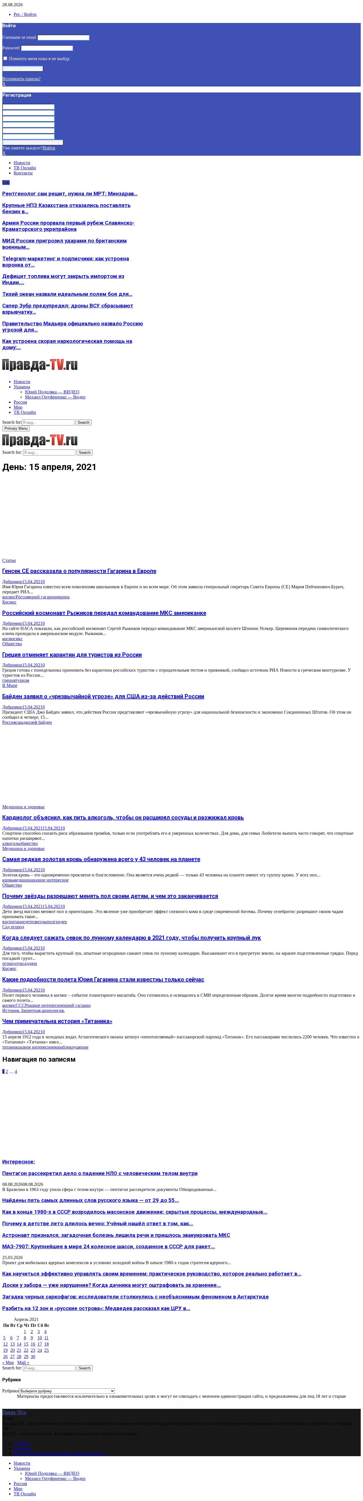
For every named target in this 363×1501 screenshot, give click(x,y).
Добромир (12, 581)
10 (39, 1337)
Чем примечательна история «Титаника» (57, 1021)
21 (19, 1350)
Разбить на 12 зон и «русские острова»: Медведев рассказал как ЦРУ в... (96, 1308)
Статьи (9, 560)
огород (9, 963)
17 (39, 1344)
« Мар (8, 1362)
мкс (19, 638)
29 (26, 1356)
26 (5, 1356)
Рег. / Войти (25, 14)
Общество (12, 643)
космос (9, 597)
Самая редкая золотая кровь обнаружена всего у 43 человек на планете (101, 859)
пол (50, 921)
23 (33, 1350)
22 (26, 1350)
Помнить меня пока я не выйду (39, 58)
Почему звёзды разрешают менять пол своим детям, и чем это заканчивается (110, 896)
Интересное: (18, 1162)
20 (12, 1350)
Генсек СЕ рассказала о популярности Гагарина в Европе (79, 571)
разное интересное (51, 880)
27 (12, 1356)
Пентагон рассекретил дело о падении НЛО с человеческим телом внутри (100, 1173)
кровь (7, 880)
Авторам (22, 1448)
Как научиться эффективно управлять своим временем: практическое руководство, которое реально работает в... (151, 1274)
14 (19, 1344)
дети (29, 921)
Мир (18, 407)
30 (33, 1356)
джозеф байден (37, 722)
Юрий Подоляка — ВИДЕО (52, 391)
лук (19, 963)
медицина (23, 880)
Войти (49, 148)
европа (62, 597)
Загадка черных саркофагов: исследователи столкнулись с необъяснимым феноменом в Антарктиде (135, 1297)
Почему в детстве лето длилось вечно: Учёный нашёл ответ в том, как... (97, 1223)
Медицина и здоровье (23, 806)
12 (5, 1344)
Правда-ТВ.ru (14, 1412)
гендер (60, 921)
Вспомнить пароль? (21, 78)
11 (46, 1337)
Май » (23, 1362)
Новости (22, 162)
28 (19, 1356)
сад (25, 963)
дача (33, 963)
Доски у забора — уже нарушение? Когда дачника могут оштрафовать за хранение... (111, 1285)
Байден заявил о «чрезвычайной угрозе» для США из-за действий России (103, 696)
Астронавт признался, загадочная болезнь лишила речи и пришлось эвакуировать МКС (116, 1235)
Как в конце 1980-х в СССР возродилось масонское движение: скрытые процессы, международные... (134, 1212)
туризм (22, 680)
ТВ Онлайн (25, 167)
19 (5, 1350)
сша (19, 722)
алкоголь (10, 843)
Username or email (19, 37)
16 (33, 1344)
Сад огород (13, 926)
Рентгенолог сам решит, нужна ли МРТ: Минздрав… (70, 194)
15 (26, 1344)
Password (11, 47)
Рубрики (10, 1390)
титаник (10, 1047)
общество (28, 843)
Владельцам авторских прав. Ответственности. (59, 1453)
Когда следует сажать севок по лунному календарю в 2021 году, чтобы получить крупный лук (131, 937)
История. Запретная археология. (33, 1010)
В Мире (9, 685)
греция (9, 680)
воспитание (13, 921)
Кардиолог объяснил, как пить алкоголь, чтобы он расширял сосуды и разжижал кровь (123, 817)
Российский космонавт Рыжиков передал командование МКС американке (104, 613)
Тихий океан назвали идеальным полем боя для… (67, 294)
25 (46, 1350)
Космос (9, 602)
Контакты (23, 172)
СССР (22, 1005)
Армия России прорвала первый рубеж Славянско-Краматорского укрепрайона (68, 226)
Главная (21, 1443)
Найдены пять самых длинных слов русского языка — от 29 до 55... (90, 1200)
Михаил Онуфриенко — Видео (55, 397)
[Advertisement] (172, 518)
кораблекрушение (71, 1047)
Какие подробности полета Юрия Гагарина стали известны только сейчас (103, 979)
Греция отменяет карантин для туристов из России (72, 654)
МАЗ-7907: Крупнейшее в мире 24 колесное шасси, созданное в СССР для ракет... (108, 1246)
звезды (40, 921)
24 (39, 1350)
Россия (20, 402)
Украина (22, 386)
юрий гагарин (42, 597)
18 (46, 1344)
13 (12, 1344)
